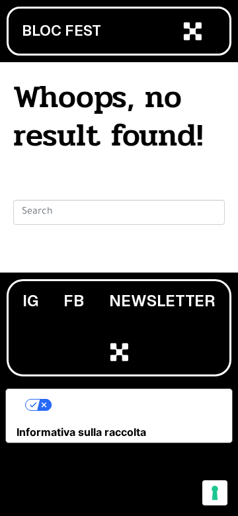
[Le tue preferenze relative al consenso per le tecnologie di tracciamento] (214, 492)
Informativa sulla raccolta (81, 432)
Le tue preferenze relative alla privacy (132, 405)
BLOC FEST (61, 30)
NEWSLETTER (162, 300)
